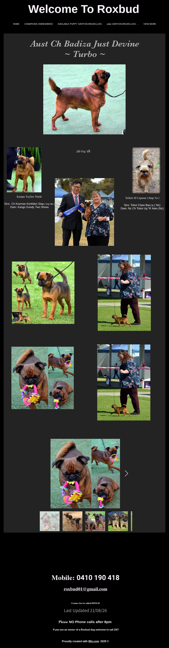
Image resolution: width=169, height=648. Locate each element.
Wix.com (93, 641)
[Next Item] (126, 473)
